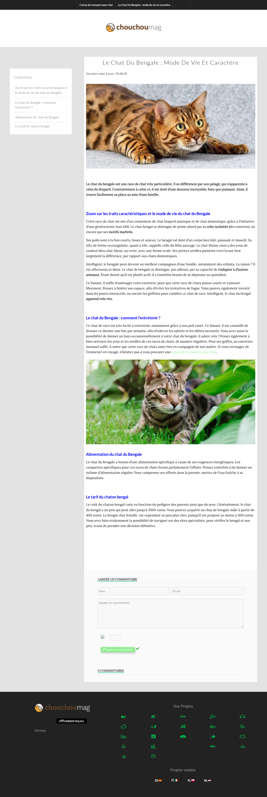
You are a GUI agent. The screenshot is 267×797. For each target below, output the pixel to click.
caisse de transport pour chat (193, 352)
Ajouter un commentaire (119, 649)
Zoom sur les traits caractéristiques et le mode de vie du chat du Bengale (41, 90)
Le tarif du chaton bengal (32, 126)
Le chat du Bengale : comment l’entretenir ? (35, 105)
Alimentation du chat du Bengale (37, 117)
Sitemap (40, 730)
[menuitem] (96, 5)
